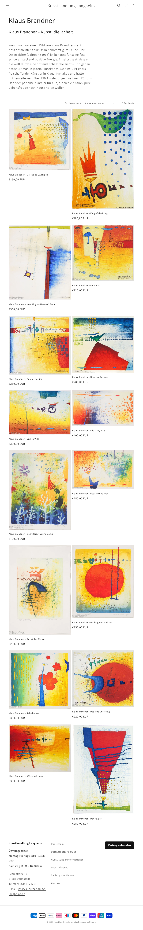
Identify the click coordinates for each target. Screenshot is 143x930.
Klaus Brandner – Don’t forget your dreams (31, 534)
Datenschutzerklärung (63, 851)
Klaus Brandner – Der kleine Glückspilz (28, 174)
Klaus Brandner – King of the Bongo (90, 213)
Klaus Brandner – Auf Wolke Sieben (27, 639)
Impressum (57, 843)
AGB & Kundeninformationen (67, 859)
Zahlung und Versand (63, 875)
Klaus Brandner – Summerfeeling (26, 379)
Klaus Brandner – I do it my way (88, 430)
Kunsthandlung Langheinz (66, 922)
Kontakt (55, 883)
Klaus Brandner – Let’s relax (86, 285)
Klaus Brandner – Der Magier (86, 818)
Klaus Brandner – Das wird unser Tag (91, 711)
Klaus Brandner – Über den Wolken (90, 377)
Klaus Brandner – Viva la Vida (24, 439)
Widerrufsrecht (59, 867)
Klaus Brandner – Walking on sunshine (92, 622)
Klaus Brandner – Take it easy (24, 713)
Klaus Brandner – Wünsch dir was (26, 776)
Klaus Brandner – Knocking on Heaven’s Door (32, 304)
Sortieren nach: (73, 103)
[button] (7, 5)
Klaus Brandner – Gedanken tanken (90, 493)
